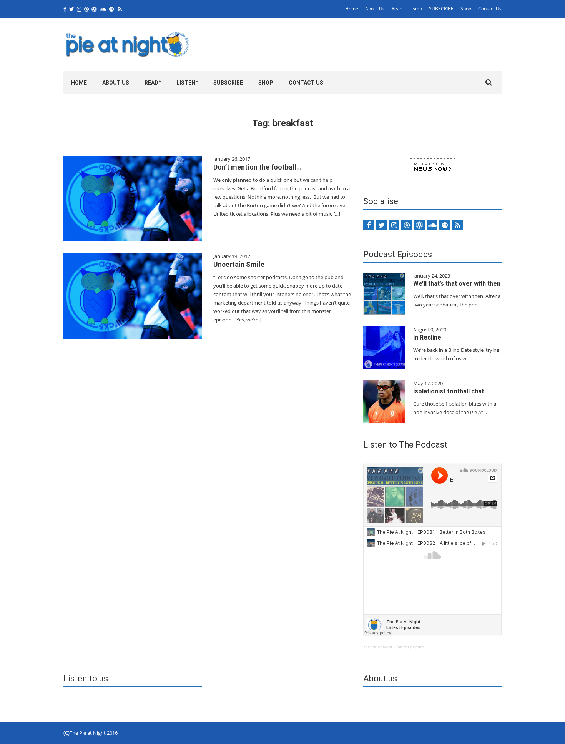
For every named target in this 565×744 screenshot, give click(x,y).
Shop (465, 8)
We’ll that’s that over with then (456, 283)
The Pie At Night (377, 647)
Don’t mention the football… (257, 167)
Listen (415, 8)
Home (351, 8)
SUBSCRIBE (441, 8)
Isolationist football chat (448, 391)
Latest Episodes (410, 647)
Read (397, 8)
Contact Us (490, 8)
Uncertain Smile (238, 264)
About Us (375, 8)
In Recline (427, 337)
